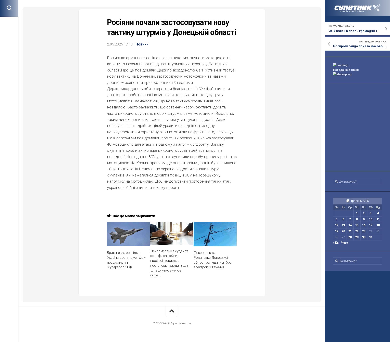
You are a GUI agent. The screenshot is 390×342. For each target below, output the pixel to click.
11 (378, 219)
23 (363, 231)
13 (343, 225)
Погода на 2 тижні (346, 69)
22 (357, 231)
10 (370, 219)
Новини (141, 44)
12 (336, 225)
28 (350, 237)
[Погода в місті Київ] (357, 65)
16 (363, 225)
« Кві (336, 242)
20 (343, 231)
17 (370, 225)
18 (378, 225)
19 (336, 231)
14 (350, 225)
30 (363, 237)
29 (357, 237)
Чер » (345, 242)
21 (350, 231)
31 (370, 237)
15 (357, 225)
